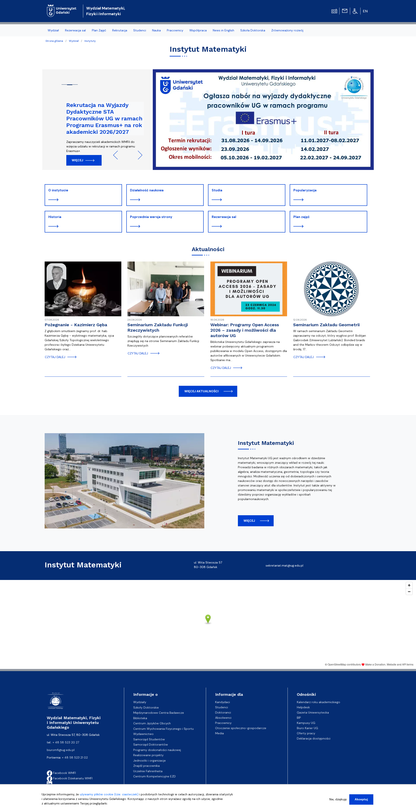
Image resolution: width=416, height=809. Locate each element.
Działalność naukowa (147, 190)
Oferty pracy (306, 733)
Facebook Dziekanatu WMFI (72, 778)
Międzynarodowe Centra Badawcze (158, 713)
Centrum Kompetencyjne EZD (154, 776)
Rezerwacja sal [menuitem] (75, 30)
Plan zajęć (301, 217)
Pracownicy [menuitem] (175, 30)
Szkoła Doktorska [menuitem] (252, 30)
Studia (217, 190)
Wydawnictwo (143, 734)
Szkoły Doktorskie (146, 707)
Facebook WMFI (64, 773)
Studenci (221, 707)
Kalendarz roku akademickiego (318, 702)
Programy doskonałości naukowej (157, 750)
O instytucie (58, 190)
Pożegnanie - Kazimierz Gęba (76, 324)
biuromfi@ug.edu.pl (61, 750)
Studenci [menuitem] (139, 30)
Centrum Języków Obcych (152, 723)
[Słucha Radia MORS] (334, 11)
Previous (117, 155)
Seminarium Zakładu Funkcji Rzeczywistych (157, 327)
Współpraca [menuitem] (198, 30)
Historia (54, 217)
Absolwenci (223, 718)
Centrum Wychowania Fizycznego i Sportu (163, 729)
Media (219, 733)
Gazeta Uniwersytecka (313, 712)
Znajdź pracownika (146, 766)
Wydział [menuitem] (53, 30)
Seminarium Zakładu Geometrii (326, 324)
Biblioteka (140, 718)
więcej (249, 521)
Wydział (74, 41)
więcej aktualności (201, 391)
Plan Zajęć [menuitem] (99, 30)
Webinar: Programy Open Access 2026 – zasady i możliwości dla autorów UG (244, 330)
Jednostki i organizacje (149, 760)
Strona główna (54, 41)
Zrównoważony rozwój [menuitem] (287, 30)
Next (138, 155)
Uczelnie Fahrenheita (147, 771)
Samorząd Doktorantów (150, 744)
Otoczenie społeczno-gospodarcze (240, 728)
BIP (299, 718)
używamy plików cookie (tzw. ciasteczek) (109, 794)
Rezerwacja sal (224, 217)
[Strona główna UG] (61, 7)
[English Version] (365, 11)
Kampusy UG (306, 723)
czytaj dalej (55, 357)
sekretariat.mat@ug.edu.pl (284, 565)
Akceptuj (361, 799)
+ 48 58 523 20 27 (66, 742)
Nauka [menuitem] (156, 30)
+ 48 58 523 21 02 (75, 757)
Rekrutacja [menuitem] (119, 30)
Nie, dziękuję (338, 799)
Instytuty (90, 41)
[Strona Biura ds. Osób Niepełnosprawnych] (355, 11)
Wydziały (139, 702)
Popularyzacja (305, 190)
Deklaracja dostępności (313, 738)
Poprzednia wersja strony (151, 217)
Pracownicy (223, 723)
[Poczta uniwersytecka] (344, 11)
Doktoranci (223, 712)
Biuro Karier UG (307, 728)
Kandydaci (222, 702)
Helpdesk (303, 707)
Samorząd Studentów (149, 739)
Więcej (77, 160)
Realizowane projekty (148, 755)
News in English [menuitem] (223, 30)
